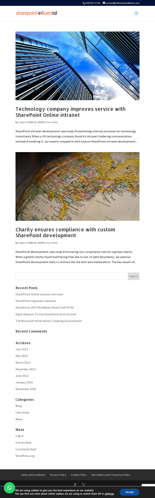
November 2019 (26, 389)
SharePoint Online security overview (39, 294)
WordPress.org (25, 456)
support (23, 122)
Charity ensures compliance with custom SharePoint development (65, 232)
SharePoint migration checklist (36, 301)
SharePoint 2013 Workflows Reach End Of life (45, 307)
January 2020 (24, 382)
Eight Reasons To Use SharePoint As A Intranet (46, 314)
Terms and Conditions (33, 474)
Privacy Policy (58, 474)
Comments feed (26, 449)
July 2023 (22, 349)
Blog (19, 406)
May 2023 (22, 356)
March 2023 (23, 363)
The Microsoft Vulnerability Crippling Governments (49, 321)
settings (109, 494)
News (19, 419)
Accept (129, 492)
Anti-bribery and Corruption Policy (110, 474)
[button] (9, 487)
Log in (19, 436)
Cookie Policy (78, 474)
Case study (51, 122)
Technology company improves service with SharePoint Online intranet (70, 112)
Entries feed (23, 443)
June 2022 (22, 376)
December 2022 (26, 369)
